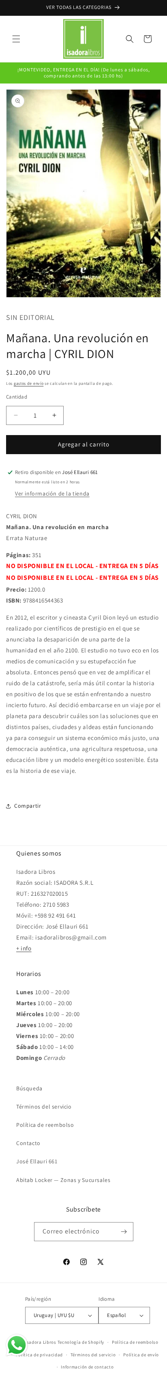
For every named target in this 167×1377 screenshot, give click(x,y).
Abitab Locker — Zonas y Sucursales (63, 1180)
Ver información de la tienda (52, 493)
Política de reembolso (45, 1124)
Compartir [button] (27, 805)
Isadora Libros (40, 1342)
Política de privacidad (39, 1355)
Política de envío (141, 1355)
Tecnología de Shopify (81, 1342)
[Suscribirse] (124, 1231)
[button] (16, 39)
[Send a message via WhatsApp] (17, 1345)
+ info (24, 948)
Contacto (28, 1143)
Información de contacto (87, 1367)
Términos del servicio (44, 1106)
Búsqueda (29, 1088)
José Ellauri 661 (37, 1161)
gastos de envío (29, 383)
